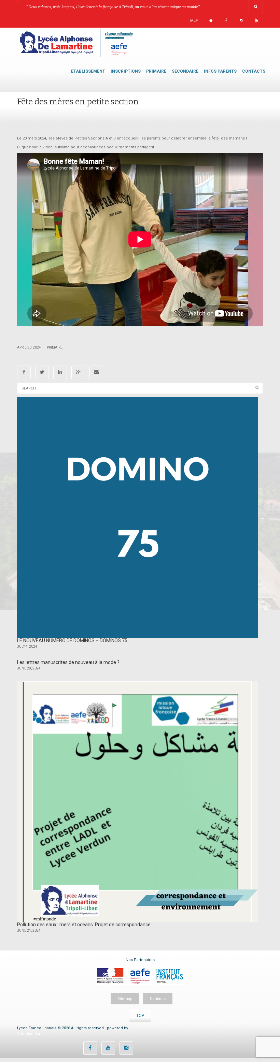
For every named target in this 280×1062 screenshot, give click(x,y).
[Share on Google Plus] (78, 372)
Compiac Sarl (29, 1034)
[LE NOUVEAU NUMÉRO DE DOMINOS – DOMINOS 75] (137, 517)
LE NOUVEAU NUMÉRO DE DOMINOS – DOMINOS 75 (72, 640)
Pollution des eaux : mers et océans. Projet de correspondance (84, 924)
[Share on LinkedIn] (60, 372)
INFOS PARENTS (220, 71)
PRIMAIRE (156, 71)
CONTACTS (253, 71)
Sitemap (124, 999)
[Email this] (96, 372)
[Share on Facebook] (24, 372)
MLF (194, 20)
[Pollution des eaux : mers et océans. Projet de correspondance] (137, 801)
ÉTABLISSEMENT (88, 71)
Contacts (158, 999)
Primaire (54, 347)
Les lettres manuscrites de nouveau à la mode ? (68, 662)
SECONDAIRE (185, 71)
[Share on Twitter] (42, 372)
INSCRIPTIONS (126, 71)
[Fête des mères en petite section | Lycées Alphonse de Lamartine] (76, 42)
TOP (140, 1015)
